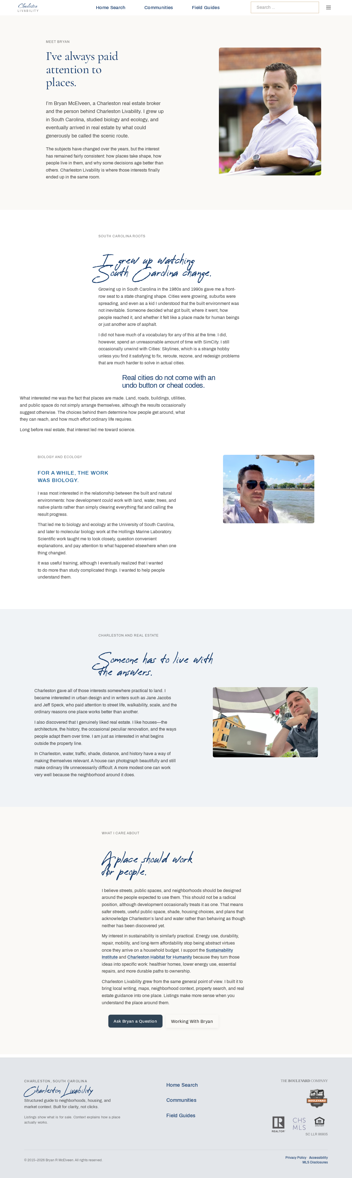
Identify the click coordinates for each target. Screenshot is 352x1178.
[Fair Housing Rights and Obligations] (319, 1122)
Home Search (111, 7)
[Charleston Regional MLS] (299, 1122)
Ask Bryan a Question (135, 1021)
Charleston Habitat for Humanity (159, 957)
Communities (158, 7)
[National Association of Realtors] (278, 1122)
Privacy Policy (295, 1158)
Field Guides (206, 7)
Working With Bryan (192, 1021)
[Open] (328, 7)
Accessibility (318, 1158)
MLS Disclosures (315, 1162)
